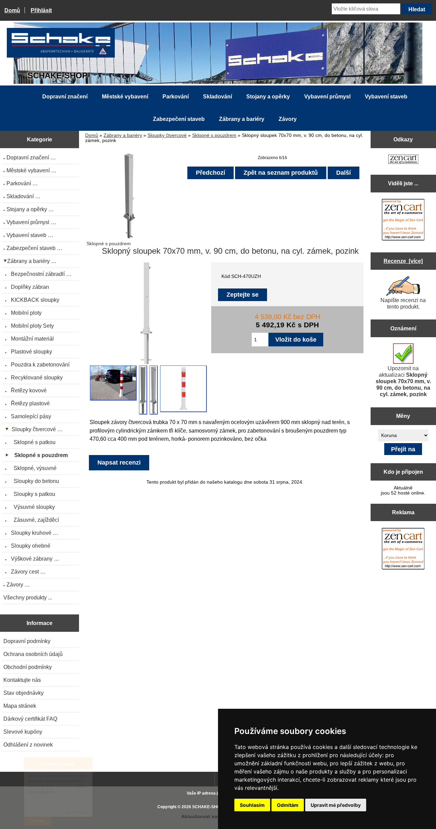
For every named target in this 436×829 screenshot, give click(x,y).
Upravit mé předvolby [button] (336, 805)
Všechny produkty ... (27, 597)
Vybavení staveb (386, 96)
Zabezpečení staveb (179, 119)
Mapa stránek (19, 706)
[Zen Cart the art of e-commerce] (403, 160)
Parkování (175, 96)
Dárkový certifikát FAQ (30, 719)
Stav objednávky (23, 693)
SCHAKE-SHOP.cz (210, 806)
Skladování (217, 96)
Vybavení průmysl (327, 96)
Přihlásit (41, 10)
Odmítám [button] (287, 805)
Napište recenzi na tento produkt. (403, 303)
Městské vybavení (125, 96)
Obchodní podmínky (27, 667)
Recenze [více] (403, 261)
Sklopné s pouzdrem (214, 135)
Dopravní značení (65, 96)
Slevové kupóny (22, 732)
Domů (12, 10)
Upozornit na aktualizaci (403, 381)
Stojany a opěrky (268, 96)
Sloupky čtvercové (167, 135)
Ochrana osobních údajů (33, 654)
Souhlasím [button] (252, 805)
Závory (288, 119)
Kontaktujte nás (22, 680)
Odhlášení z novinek (28, 744)
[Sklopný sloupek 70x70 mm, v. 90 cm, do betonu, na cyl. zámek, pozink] (113, 382)
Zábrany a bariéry (123, 135)
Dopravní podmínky (26, 641)
